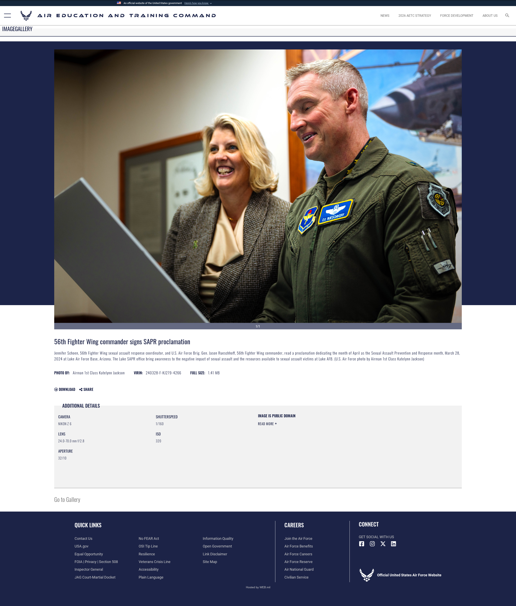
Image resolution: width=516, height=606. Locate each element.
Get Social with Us (376, 537)
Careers (294, 525)
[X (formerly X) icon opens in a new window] (383, 544)
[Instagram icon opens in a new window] (372, 544)
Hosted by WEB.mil (258, 587)
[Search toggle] (507, 15)
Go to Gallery (67, 499)
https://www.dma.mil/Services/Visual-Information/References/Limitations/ (305, 444)
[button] (198, 3)
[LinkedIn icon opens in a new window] (393, 544)
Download (66, 389)
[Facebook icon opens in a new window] (362, 544)
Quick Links (88, 525)
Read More (266, 423)
